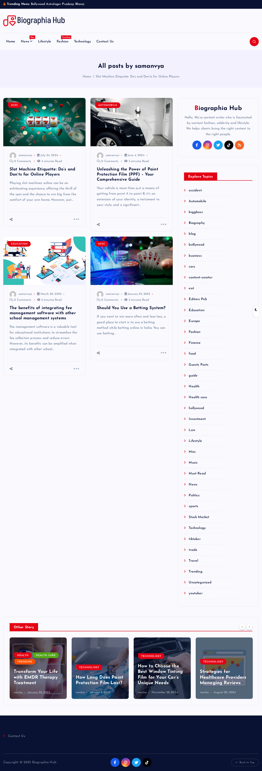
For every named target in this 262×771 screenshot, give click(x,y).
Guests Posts (198, 364)
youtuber (195, 593)
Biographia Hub (218, 108)
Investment (197, 419)
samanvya (25, 155)
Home (10, 41)
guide (193, 375)
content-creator (200, 277)
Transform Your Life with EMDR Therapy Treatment (36, 677)
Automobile (107, 105)
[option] (38, 668)
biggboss (196, 212)
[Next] (249, 627)
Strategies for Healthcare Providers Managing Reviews (223, 677)
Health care (198, 397)
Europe (194, 321)
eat (191, 288)
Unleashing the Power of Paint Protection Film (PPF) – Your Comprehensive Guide (127, 174)
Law (192, 430)
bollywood (196, 244)
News (28, 40)
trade (193, 550)
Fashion (63, 40)
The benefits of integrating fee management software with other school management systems (43, 313)
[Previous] (242, 627)
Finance (195, 343)
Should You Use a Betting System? (131, 308)
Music (193, 462)
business (195, 255)
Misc (14, 105)
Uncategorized (200, 582)
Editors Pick (198, 299)
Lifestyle (44, 41)
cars (192, 266)
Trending (195, 571)
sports (193, 506)
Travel (193, 560)
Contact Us (105, 41)
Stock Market (199, 517)
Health (194, 386)
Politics (194, 495)
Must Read (197, 473)
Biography (196, 223)
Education (19, 244)
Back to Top (246, 762)
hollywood (196, 408)
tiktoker (194, 539)
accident (195, 190)
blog (192, 234)
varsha (18, 692)
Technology (82, 41)
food (192, 353)
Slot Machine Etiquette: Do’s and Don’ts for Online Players (137, 76)
